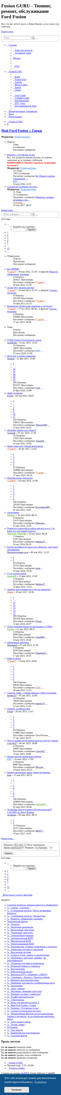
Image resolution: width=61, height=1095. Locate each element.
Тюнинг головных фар (18, 709)
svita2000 (40, 637)
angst (38, 568)
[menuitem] (22, 50)
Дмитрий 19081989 (17, 533)
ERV (15, 181)
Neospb (10, 358)
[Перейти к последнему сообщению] (46, 282)
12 (14, 605)
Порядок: (30, 847)
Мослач (39, 767)
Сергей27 (12, 743)
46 (14, 369)
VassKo (10, 629)
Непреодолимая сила (17, 552)
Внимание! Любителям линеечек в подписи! (29, 306)
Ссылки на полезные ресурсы (22, 186)
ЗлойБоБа (12, 342)
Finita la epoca (14, 658)
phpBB (24, 1073)
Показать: (9, 845)
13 (14, 608)
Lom (38, 388)
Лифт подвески (15, 393)
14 (14, 610)
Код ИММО (13, 269)
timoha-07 (40, 541)
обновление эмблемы (18, 642)
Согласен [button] (16, 1090)
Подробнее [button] (40, 1082)
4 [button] (7, 240)
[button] (8, 224)
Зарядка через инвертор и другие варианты (29, 589)
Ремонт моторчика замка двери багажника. (29, 772)
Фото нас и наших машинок (21, 356)
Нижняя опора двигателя (19, 478)
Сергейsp (17, 202)
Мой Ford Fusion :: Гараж (21, 130)
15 (14, 613)
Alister (10, 592)
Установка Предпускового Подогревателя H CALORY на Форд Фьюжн (29, 811)
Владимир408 (42, 507)
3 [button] (7, 238)
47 (14, 372)
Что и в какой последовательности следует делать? (32, 740)
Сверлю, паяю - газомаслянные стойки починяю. (32, 693)
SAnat (10, 396)
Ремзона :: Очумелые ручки (21, 155)
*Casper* (11, 271)
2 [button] (7, 235)
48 (14, 374)
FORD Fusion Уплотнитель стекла (24, 340)
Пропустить (7, 31)
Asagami (11, 433)
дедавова (11, 815)
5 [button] (7, 243)
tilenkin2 (11, 515)
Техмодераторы (22, 137)
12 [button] (8, 248)
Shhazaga (40, 523)
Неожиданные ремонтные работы (24, 756)
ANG (38, 687)
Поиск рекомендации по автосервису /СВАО (30, 626)
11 (14, 417)
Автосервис (13, 512)
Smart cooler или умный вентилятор (25, 446)
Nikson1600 (41, 425)
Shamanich (12, 645)
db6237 (39, 831)
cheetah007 (41, 804)
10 (14, 414)
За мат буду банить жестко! (20, 287)
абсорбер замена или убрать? (21, 430)
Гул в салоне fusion (16, 573)
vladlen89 (11, 576)
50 (14, 380)
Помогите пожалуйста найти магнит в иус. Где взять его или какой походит (31, 529)
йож (9, 775)
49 (14, 377)
